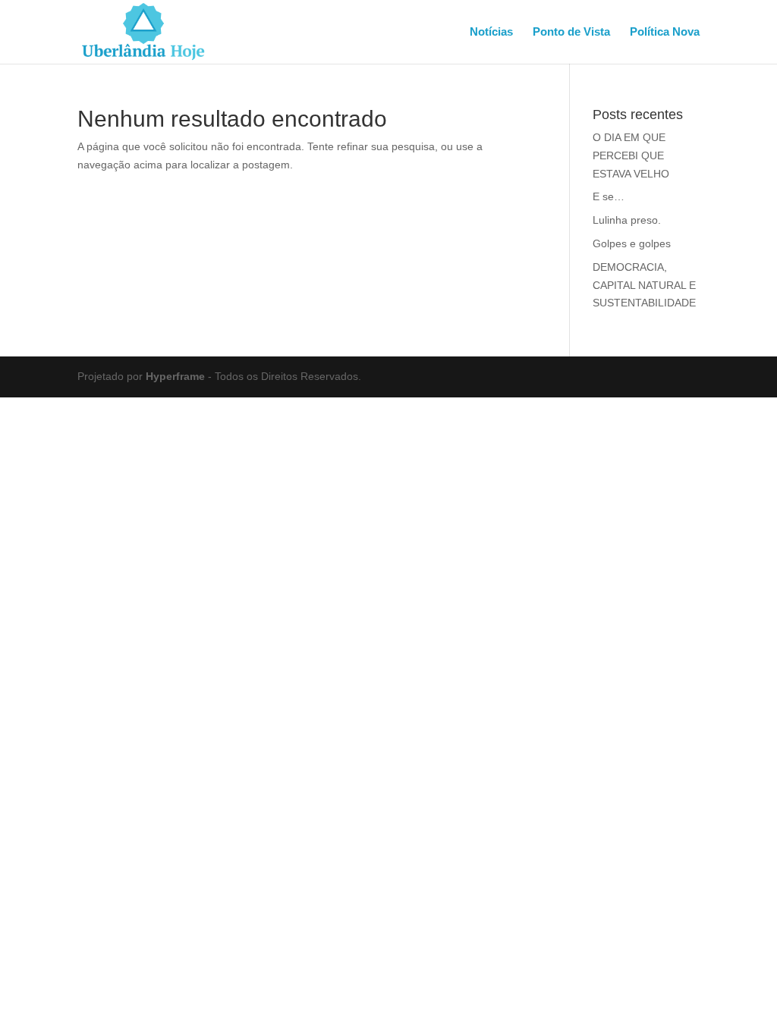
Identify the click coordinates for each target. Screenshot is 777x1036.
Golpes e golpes (632, 243)
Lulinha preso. (627, 220)
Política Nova (665, 32)
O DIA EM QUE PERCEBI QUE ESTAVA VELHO (631, 155)
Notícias (491, 32)
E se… (608, 196)
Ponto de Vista (571, 32)
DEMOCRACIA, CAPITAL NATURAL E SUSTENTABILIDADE (644, 285)
